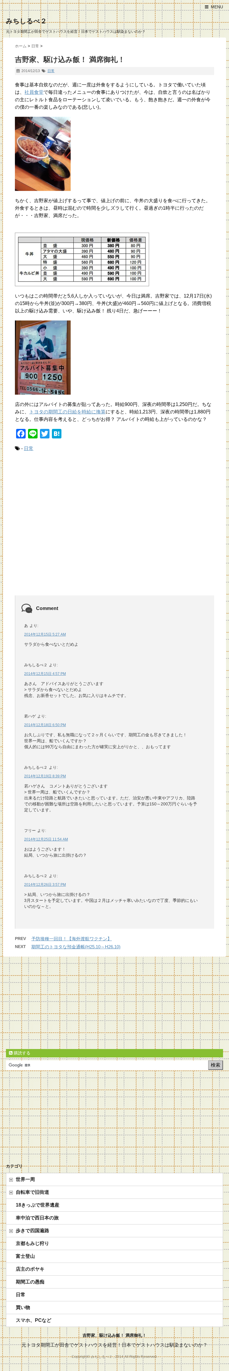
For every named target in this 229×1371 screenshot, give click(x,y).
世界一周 (25, 1179)
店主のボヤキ (30, 1269)
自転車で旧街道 (32, 1192)
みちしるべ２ (26, 21)
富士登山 (25, 1256)
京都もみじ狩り (32, 1243)
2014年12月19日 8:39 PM (45, 776)
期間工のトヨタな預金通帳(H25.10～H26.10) (75, 946)
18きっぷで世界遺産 (37, 1204)
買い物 (23, 1307)
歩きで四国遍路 (32, 1230)
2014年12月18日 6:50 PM (45, 725)
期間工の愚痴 (30, 1281)
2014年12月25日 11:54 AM (46, 839)
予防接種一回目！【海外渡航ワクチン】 (71, 938)
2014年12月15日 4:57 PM (45, 674)
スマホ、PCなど (33, 1320)
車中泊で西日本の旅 (37, 1217)
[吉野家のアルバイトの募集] (114, 357)
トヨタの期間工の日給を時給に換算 (67, 411)
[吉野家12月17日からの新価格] (114, 259)
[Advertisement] (114, 529)
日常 (51, 71)
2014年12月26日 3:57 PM (45, 885)
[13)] (114, 154)
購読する (21, 1053)
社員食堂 (34, 92)
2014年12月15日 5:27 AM (45, 634)
